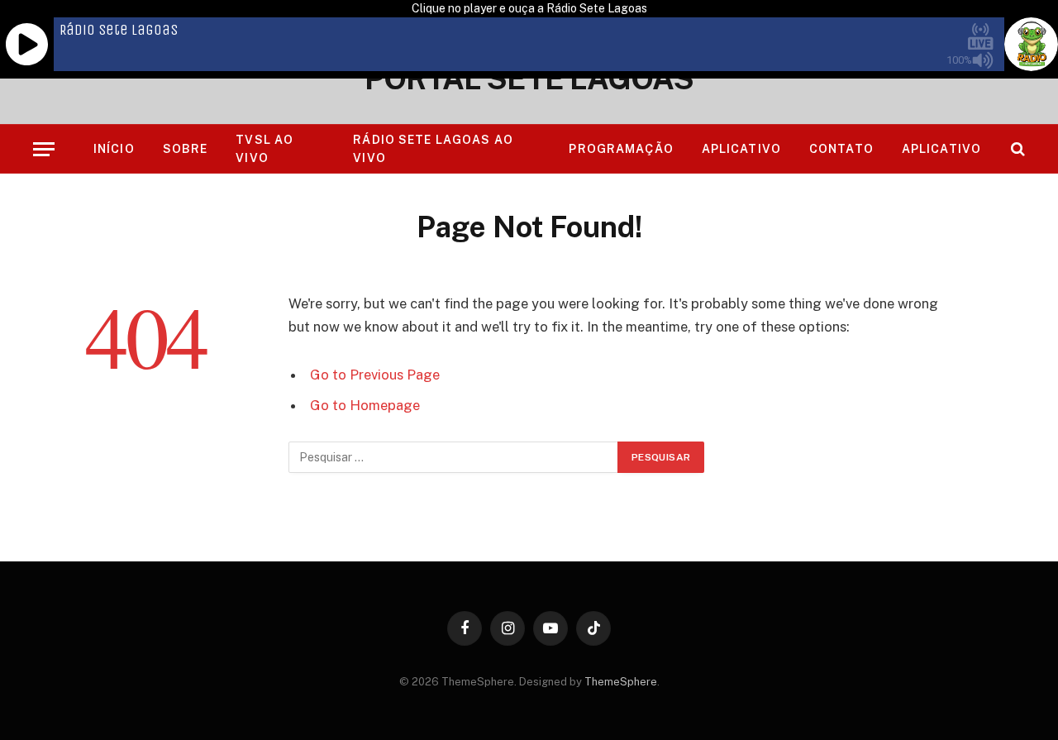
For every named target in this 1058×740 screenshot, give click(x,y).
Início (114, 148)
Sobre (185, 148)
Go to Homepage (365, 405)
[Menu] (44, 149)
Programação (621, 148)
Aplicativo (741, 148)
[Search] (1016, 149)
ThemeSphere (620, 682)
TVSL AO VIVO (264, 149)
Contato (841, 148)
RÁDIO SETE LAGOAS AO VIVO (432, 149)
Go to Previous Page (375, 374)
